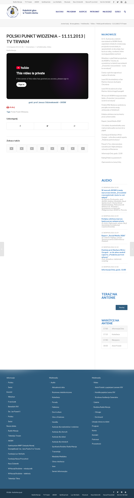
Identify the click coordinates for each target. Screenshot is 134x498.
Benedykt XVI (13, 407)
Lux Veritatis (57, 2)
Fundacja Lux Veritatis (16, 454)
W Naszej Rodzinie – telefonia (19, 473)
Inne (53, 466)
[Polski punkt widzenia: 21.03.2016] (73, 148)
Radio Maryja (17, 2)
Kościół (9, 392)
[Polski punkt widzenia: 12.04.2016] (11, 148)
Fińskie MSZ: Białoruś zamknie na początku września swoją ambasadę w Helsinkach (114, 107)
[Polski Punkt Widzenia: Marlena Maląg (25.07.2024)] (83, 148)
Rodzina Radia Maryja (102, 407)
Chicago (98, 412)
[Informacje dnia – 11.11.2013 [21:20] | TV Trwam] (2, 249)
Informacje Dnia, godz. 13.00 (112, 153)
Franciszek (12, 402)
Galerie (96, 402)
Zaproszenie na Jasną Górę (111, 162)
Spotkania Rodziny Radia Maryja (64, 447)
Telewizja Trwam (14, 436)
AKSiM (37, 2)
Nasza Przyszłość (91, 2)
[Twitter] (117, 2)
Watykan (11, 397)
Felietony (55, 407)
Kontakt (95, 435)
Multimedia (85, 23)
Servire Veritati (105, 2)
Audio (107, 180)
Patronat (95, 439)
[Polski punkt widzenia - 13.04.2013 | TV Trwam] (22, 148)
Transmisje (56, 452)
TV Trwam (28, 2)
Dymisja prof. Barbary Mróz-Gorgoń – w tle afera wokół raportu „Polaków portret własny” (114, 137)
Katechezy (56, 397)
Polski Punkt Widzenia (19, 112)
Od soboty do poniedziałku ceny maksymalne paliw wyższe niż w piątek (113, 127)
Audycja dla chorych (59, 432)
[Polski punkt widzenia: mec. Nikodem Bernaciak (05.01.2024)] (42, 148)
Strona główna (74, 23)
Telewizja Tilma (14, 478)
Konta (94, 430)
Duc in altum (57, 412)
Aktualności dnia (58, 387)
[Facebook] (114, 2)
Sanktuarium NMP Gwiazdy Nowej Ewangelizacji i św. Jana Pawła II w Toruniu (24, 447)
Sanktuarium (46, 2)
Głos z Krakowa (58, 417)
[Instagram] (121, 2)
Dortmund (99, 417)
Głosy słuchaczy (58, 461)
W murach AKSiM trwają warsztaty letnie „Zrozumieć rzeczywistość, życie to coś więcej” (114, 98)
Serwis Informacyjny (59, 471)
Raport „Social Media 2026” (111, 121)
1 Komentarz (30, 47)
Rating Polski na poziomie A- (112, 158)
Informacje (11, 378)
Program (95, 426)
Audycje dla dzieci (59, 437)
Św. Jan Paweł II (14, 411)
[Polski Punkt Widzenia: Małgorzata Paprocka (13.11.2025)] (32, 148)
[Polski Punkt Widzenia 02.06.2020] (52, 148)
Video (93, 23)
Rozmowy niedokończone (62, 392)
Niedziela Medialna (59, 456)
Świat (10, 387)
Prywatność (96, 444)
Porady (55, 402)
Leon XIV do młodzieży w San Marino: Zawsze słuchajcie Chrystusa (112, 81)
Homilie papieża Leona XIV (105, 392)
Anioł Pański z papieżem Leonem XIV (109, 387)
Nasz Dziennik (78, 2)
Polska (10, 382)
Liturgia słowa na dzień (100, 422)
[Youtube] (125, 2)
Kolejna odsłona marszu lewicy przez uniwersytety (113, 220)
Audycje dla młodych (60, 442)
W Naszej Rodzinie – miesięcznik (20, 469)
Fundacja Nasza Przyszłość (18, 459)
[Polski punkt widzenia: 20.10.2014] (62, 148)
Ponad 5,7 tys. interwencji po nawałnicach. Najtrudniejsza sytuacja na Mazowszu (112, 146)
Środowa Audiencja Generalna (106, 397)
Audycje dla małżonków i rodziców (65, 427)
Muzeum (67, 2)
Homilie (55, 422)
